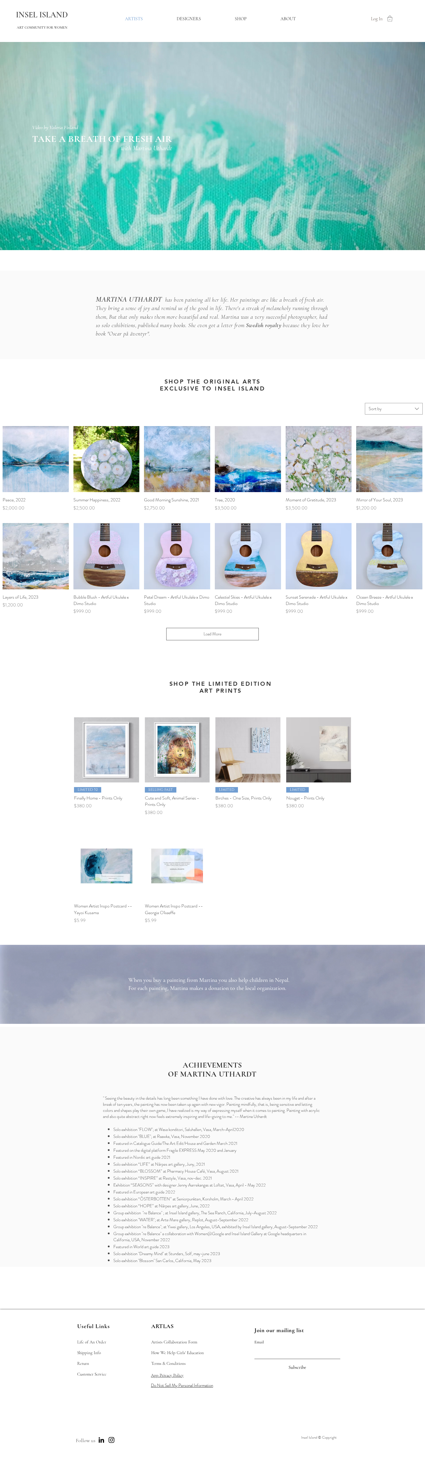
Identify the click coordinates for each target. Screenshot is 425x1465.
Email (259, 1342)
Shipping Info (89, 1352)
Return (83, 1363)
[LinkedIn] (101, 1440)
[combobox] (394, 409)
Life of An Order (91, 1342)
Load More (212, 634)
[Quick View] (36, 459)
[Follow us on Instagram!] (111, 1440)
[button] (389, 18)
